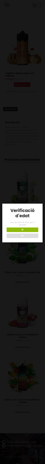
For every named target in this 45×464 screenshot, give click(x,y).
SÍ (22, 229)
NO (22, 235)
